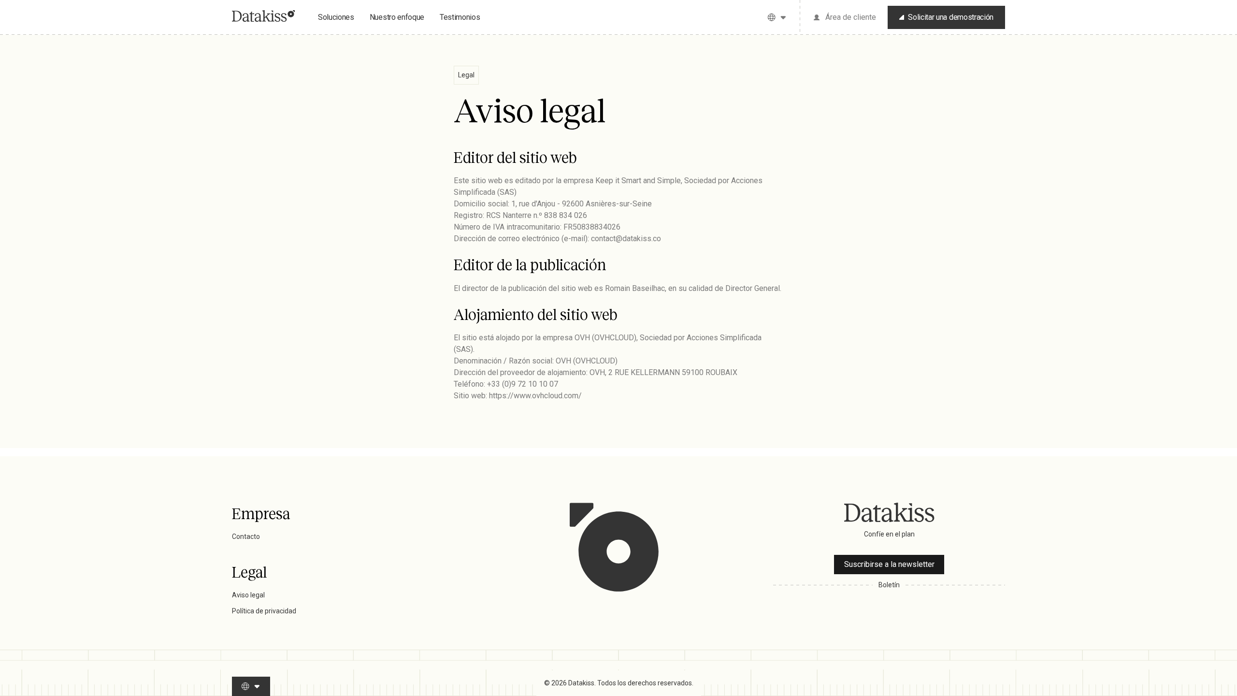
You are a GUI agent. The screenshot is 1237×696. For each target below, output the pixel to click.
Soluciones (336, 17)
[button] (777, 17)
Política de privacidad (264, 611)
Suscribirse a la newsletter (889, 564)
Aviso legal (248, 595)
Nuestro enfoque (397, 17)
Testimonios (460, 17)
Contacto (246, 536)
